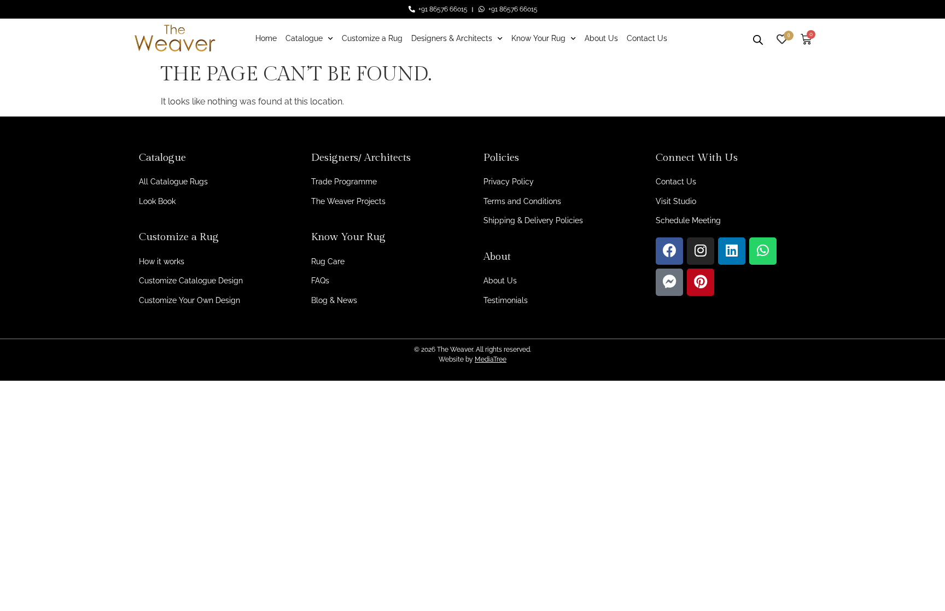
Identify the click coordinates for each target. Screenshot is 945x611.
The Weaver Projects (348, 201)
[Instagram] (700, 251)
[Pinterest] (700, 282)
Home (266, 38)
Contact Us (647, 38)
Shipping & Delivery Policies (533, 220)
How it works (161, 261)
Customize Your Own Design (189, 300)
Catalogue (304, 38)
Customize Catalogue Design (191, 280)
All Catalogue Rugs (173, 181)
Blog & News (334, 300)
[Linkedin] (731, 251)
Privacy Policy (508, 181)
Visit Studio (676, 201)
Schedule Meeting (688, 220)
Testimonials (505, 300)
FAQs (320, 280)
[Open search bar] (757, 38)
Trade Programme (344, 181)
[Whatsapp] (763, 251)
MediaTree (490, 359)
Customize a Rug (372, 38)
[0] (782, 38)
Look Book (157, 201)
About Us (601, 38)
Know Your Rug (538, 38)
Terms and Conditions (522, 201)
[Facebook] (669, 251)
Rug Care (328, 261)
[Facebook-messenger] (669, 282)
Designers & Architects (451, 38)
